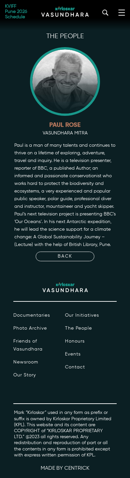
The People (78, 328)
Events (73, 354)
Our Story (24, 375)
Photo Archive (30, 328)
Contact (75, 367)
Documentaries (31, 315)
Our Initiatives (82, 315)
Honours (75, 341)
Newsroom (25, 362)
